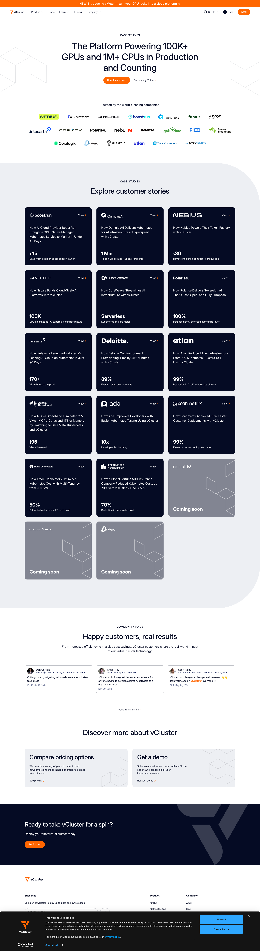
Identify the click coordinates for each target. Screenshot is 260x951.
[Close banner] (249, 916)
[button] (37, 12)
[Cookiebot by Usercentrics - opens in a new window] (25, 945)
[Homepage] (34, 879)
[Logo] (17, 12)
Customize (219, 929)
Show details (52, 945)
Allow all (221, 919)
